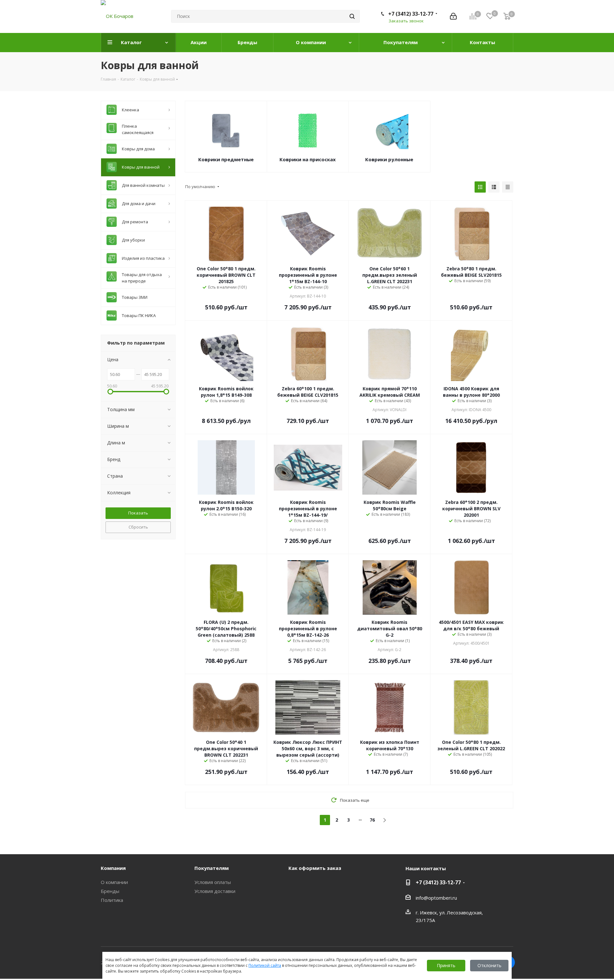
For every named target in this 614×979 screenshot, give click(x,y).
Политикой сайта (264, 965)
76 (372, 820)
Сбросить (138, 527)
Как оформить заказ (314, 868)
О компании (114, 882)
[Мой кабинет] (453, 16)
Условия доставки (214, 891)
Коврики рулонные (389, 159)
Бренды (110, 891)
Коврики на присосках (307, 159)
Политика (112, 900)
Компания (113, 868)
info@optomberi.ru (436, 898)
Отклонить (489, 965)
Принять (446, 965)
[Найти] (352, 16)
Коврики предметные (226, 159)
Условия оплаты (212, 882)
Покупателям (211, 868)
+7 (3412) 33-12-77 (410, 13)
